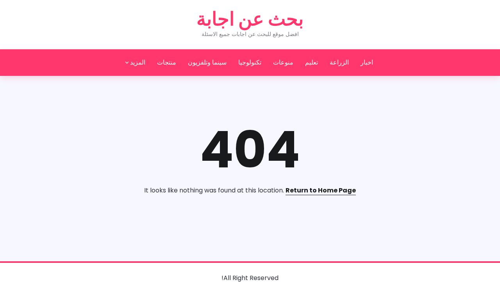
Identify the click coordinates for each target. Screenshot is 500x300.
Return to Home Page (321, 190)
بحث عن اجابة (250, 19)
